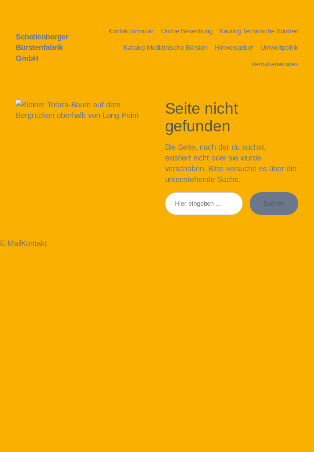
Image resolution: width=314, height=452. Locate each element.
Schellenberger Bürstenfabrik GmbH (42, 47)
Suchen (274, 203)
